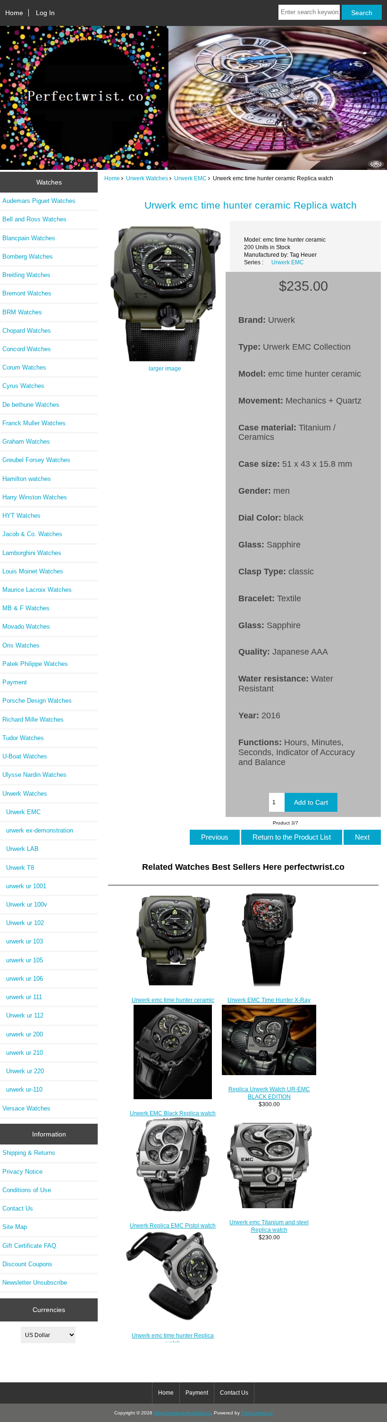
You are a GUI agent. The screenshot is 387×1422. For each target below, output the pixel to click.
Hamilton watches (26, 478)
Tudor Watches (23, 737)
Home (14, 13)
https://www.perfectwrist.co (182, 1412)
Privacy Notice (22, 1171)
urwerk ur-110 (22, 1089)
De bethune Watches (30, 404)
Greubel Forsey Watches (36, 459)
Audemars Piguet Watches (39, 200)
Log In (45, 13)
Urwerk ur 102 (23, 922)
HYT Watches (21, 515)
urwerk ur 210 (22, 1052)
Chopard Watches (26, 330)
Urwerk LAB (20, 848)
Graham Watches (26, 441)
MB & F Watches (26, 608)
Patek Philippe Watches (35, 663)
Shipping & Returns (28, 1152)
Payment (14, 682)
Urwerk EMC (190, 178)
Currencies (49, 1309)
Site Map (14, 1226)
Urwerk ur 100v (24, 904)
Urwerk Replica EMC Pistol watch (173, 1225)
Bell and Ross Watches (34, 219)
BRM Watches (22, 312)
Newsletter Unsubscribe (34, 1282)
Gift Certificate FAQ (29, 1245)
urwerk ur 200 (22, 1034)
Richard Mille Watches (33, 719)
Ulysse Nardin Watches (34, 774)
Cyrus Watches (23, 385)
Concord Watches (26, 349)
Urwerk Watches (147, 178)
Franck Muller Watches (34, 423)
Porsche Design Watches (37, 700)
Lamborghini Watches (31, 552)
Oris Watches (21, 645)
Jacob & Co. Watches (32, 534)
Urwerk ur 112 (22, 1015)
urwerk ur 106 (22, 978)
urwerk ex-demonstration (37, 830)
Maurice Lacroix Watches (37, 589)
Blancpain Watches (28, 238)
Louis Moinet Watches (32, 571)
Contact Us (17, 1208)
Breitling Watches (26, 274)
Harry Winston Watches (34, 497)
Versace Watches (26, 1108)
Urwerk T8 (18, 867)
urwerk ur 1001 (24, 886)
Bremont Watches (26, 293)
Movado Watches (26, 626)
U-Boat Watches (24, 756)
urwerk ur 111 (22, 997)
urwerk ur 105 (22, 960)
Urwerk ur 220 (23, 1071)
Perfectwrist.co (257, 1412)
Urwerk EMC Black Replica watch (173, 1113)
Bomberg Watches (27, 256)
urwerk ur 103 (22, 941)
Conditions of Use (26, 1190)
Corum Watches (24, 367)
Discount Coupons (27, 1264)
